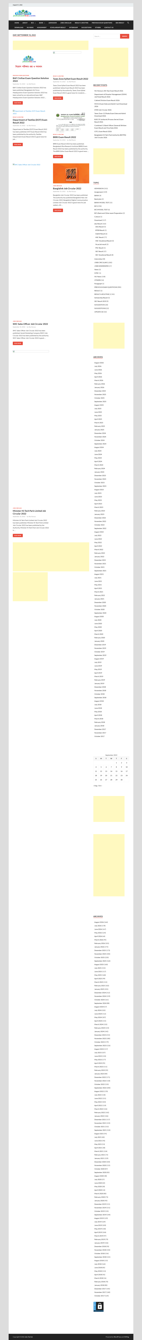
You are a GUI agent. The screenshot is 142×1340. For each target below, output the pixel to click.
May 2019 (98, 669)
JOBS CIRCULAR (65, 23)
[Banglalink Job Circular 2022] (71, 173)
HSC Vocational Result (103, 241)
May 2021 (98, 585)
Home (17, 23)
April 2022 (98, 546)
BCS (32, 23)
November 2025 (100, 394)
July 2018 (97, 705)
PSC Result (99, 248)
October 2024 (99, 440)
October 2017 (99, 736)
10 (127, 767)
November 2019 (100, 648)
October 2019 (99, 652)
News (96, 269)
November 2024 (100, 437)
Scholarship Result (58, 27)
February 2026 (99, 384)
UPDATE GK (99, 312)
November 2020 (100, 606)
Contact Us (108, 27)
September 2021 (100, 571)
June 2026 (98, 370)
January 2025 (99, 430)
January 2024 (99, 472)
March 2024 (98, 465)
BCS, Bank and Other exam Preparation (108, 213)
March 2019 (98, 676)
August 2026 (99, 363)
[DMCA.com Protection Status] (98, 1311)
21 (111, 775)
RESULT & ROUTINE (81, 23)
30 (121, 780)
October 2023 (99, 482)
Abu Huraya (32, 125)
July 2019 (97, 662)
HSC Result (99, 237)
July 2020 (97, 620)
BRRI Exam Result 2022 (64, 137)
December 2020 (100, 602)
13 (106, 771)
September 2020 (100, 613)
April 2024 (98, 461)
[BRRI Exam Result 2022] (71, 121)
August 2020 (99, 616)
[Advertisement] (50, 45)
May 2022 (98, 542)
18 (96, 775)
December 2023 (100, 475)
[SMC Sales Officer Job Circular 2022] (31, 241)
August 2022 (99, 532)
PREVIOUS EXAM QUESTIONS (102, 23)
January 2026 (99, 387)
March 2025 (98, 423)
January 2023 (99, 514)
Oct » (100, 786)
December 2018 (100, 687)
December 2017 (100, 729)
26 (101, 780)
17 (127, 771)
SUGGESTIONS (86, 27)
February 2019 (99, 680)
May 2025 (98, 416)
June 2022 (98, 539)
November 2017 (100, 733)
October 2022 (99, 525)
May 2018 (98, 712)
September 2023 (100, 486)
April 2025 (98, 419)
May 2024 (98, 458)
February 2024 (99, 468)
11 (96, 771)
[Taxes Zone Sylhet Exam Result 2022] (71, 62)
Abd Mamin (32, 84)
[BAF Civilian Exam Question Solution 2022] (31, 62)
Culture (97, 217)
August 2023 (99, 490)
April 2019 (98, 673)
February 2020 (99, 638)
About (25, 23)
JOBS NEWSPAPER (101, 266)
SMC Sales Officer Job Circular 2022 (30, 324)
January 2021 (99, 599)
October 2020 (99, 609)
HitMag (126, 1337)
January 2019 (99, 683)
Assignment (42, 27)
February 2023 (99, 511)
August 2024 (99, 447)
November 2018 (100, 690)
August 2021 (99, 574)
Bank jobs (97, 199)
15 (116, 771)
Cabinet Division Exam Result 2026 (107, 100)
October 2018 (99, 694)
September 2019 (100, 655)
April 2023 (98, 504)
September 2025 (100, 401)
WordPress (117, 1337)
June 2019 (98, 666)
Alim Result (99, 227)
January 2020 (99, 641)
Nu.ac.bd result (100, 244)
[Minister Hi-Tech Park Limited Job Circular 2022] (31, 428)
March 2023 (98, 507)
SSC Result (99, 251)
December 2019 (100, 645)
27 (106, 780)
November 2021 (100, 564)
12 (101, 771)
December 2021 (100, 560)
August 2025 (99, 405)
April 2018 (98, 715)
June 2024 (98, 454)
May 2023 (98, 500)
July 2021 (97, 578)
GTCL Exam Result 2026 (103, 131)
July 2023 (97, 493)
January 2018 (99, 726)
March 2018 (98, 719)
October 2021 (99, 567)
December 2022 (100, 518)
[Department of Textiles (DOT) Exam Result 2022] (31, 112)
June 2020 (98, 623)
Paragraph (98, 284)
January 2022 (99, 556)
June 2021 (98, 581)
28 (111, 780)
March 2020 (98, 634)
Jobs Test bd (29, 1337)
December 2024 (100, 433)
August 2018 (99, 701)
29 (116, 780)
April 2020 (98, 630)
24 (127, 775)
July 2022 (97, 535)
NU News (30, 27)
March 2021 (98, 592)
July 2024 (97, 451)
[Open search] (128, 22)
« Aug (95, 786)
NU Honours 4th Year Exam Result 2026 (108, 91)
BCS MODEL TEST (101, 210)
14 (111, 771)
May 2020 (98, 627)
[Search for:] (111, 36)
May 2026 (98, 373)
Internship (73, 27)
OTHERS (98, 27)
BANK (41, 23)
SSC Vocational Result (103, 255)
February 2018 (99, 722)
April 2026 (98, 377)
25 (96, 780)
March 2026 (98, 380)
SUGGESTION (99, 305)
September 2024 (100, 444)
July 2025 (97, 408)
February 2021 (99, 595)
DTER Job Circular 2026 (102, 110)
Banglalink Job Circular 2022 (67, 188)
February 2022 (99, 553)
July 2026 (97, 366)
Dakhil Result (100, 234)
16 (121, 771)
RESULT (97, 291)
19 (101, 775)
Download (19, 27)
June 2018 (98, 708)
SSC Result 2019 (100, 301)
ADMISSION (53, 23)
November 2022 (100, 521)
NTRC (96, 273)
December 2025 (100, 391)
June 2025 (98, 412)
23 (121, 775)
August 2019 (99, 659)
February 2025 (99, 426)
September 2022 (100, 528)
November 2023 (100, 479)
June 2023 (98, 497)
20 (106, 775)
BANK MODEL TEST (101, 202)
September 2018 (100, 697)
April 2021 (98, 588)
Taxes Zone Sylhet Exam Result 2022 (70, 78)
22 (116, 775)
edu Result (120, 23)
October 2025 (99, 398)
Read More (17, 102)
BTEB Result (99, 230)
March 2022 (98, 549)
